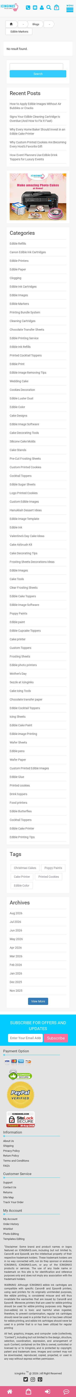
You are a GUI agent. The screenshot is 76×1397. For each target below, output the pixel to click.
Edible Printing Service (24, 338)
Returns (7, 1192)
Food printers (18, 802)
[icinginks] (9, 7)
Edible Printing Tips (22, 837)
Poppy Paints (18, 613)
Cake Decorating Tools (24, 432)
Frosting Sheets (20, 656)
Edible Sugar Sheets (22, 484)
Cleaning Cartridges (22, 321)
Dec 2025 (16, 982)
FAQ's (6, 1165)
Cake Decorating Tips (23, 553)
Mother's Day (18, 673)
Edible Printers (19, 260)
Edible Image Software (24, 424)
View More (38, 1001)
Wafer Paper (18, 759)
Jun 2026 (16, 930)
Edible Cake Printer (22, 828)
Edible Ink (16, 527)
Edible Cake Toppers (23, 596)
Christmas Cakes (25, 868)
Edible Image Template (24, 518)
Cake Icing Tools (20, 691)
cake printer (22, 876)
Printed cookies (20, 785)
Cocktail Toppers (20, 475)
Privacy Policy (11, 1150)
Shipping (8, 1145)
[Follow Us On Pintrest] (40, 1379)
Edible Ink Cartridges (23, 286)
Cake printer (18, 639)
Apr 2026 (16, 947)
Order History (11, 1224)
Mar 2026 (16, 956)
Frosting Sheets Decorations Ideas (32, 561)
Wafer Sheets (18, 742)
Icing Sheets (18, 716)
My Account (10, 1219)
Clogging (15, 278)
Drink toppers (18, 794)
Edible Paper (18, 269)
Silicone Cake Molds (22, 441)
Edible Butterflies (21, 811)
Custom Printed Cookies (25, 467)
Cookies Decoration (22, 389)
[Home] (11, 24)
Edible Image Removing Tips (28, 372)
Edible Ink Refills (20, 346)
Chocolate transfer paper (26, 699)
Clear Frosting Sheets (24, 587)
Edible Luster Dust (21, 398)
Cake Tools (17, 579)
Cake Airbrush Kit (21, 544)
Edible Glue (17, 777)
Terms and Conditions (16, 1160)
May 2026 (16, 939)
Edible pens (17, 751)
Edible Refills (18, 243)
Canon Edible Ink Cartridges (28, 252)
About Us (8, 1141)
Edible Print (17, 364)
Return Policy (11, 1155)
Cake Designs (18, 415)
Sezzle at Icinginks (22, 682)
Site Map (8, 1197)
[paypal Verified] (20, 1095)
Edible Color (17, 407)
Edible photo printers (23, 665)
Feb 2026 (16, 965)
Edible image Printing (23, 734)
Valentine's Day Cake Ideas (27, 536)
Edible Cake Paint (21, 725)
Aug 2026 (16, 913)
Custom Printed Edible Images (29, 768)
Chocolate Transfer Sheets (27, 329)
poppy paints (53, 868)
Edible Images (19, 295)
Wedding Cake (19, 381)
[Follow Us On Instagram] (33, 1379)
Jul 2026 (15, 922)
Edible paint (17, 622)
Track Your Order (13, 1202)
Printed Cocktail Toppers (26, 355)
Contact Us (9, 1187)
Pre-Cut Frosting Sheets (25, 458)
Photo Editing (11, 1233)
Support (7, 1182)
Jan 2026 (16, 973)
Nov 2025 (16, 990)
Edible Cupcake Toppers (25, 630)
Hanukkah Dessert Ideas (26, 510)
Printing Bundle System (25, 312)
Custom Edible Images (24, 501)
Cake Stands (18, 450)
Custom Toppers (20, 648)
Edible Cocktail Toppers (25, 708)
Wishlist (8, 1228)
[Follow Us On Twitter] (25, 1379)
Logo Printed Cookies (24, 493)
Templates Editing (13, 1238)
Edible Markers (19, 303)
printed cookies (48, 876)
